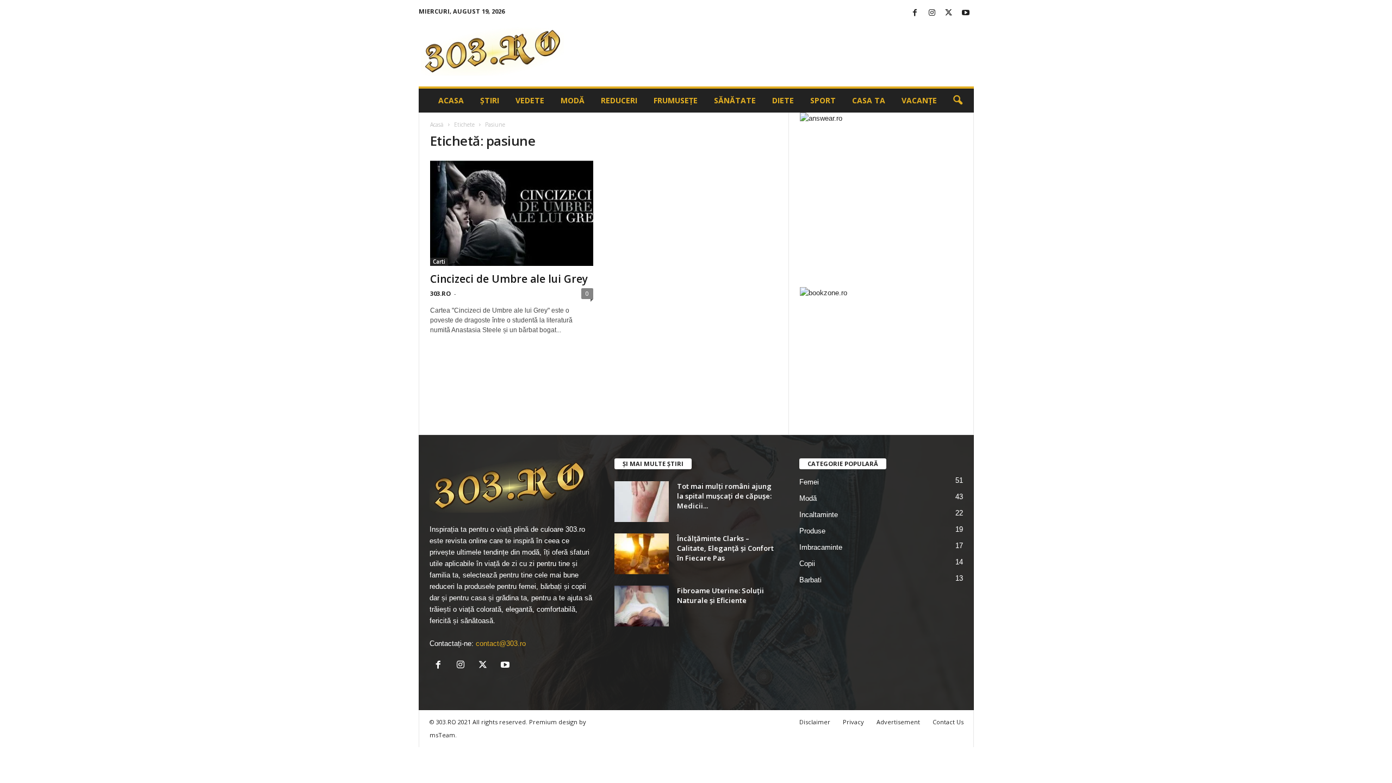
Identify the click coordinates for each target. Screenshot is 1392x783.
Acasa (451, 100)
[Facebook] (915, 13)
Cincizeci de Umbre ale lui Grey (509, 279)
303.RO (440, 293)
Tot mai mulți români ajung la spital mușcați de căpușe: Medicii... (724, 496)
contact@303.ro (501, 643)
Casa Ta (868, 100)
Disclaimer (814, 722)
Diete (783, 100)
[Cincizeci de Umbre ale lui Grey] (511, 213)
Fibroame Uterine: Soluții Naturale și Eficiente (720, 595)
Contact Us (948, 722)
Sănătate (735, 100)
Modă (573, 100)
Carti (439, 261)
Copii (807, 564)
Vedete (529, 100)
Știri (489, 100)
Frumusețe (676, 100)
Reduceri (619, 100)
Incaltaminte (818, 515)
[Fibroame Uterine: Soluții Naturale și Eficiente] (641, 606)
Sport (823, 100)
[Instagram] (932, 13)
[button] (958, 101)
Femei (809, 482)
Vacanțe (919, 100)
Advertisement (898, 722)
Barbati (810, 580)
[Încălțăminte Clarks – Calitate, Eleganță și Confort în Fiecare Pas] (641, 553)
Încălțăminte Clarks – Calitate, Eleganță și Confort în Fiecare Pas (725, 548)
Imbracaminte (820, 547)
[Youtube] (965, 13)
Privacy (853, 722)
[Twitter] (948, 13)
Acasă (437, 124)
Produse (812, 531)
